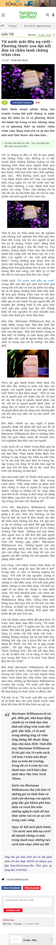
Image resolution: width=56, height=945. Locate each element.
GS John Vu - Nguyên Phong (37, 26)
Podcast (13, 26)
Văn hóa (31, 35)
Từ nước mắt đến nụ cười (35, 280)
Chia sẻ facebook (11, 888)
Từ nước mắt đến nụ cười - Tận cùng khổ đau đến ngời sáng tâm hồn (27, 144)
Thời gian (17, 924)
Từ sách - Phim (44, 35)
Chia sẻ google (31, 888)
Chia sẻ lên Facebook (22, 102)
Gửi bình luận (13, 910)
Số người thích (32, 924)
